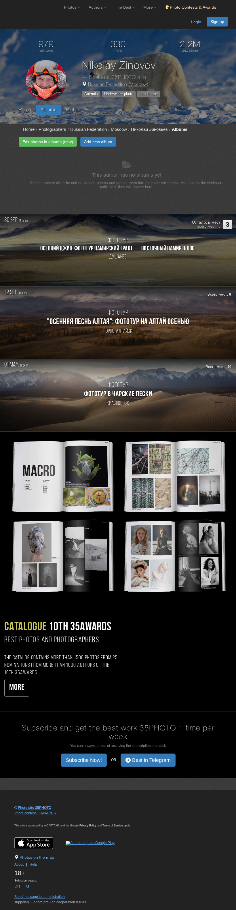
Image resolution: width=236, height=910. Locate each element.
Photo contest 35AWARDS (35, 813)
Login (196, 22)
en (17, 886)
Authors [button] (96, 7)
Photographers (52, 129)
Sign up (217, 22)
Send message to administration (39, 897)
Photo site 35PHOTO (34, 808)
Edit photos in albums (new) (47, 141)
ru (26, 886)
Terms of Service (112, 825)
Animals (91, 94)
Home (29, 129)
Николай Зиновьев (149, 129)
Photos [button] (71, 7)
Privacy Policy (87, 825)
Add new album (98, 141)
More (16, 687)
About (19, 864)
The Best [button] (123, 7)
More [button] (148, 7)
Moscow (138, 85)
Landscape (149, 94)
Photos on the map (37, 857)
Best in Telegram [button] (151, 760)
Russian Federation (107, 85)
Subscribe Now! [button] (84, 760)
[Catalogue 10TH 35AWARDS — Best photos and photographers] (118, 515)
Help (33, 864)
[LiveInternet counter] (27, 819)
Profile (72, 110)
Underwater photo (118, 94)
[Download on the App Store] (39, 843)
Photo (25, 110)
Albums (49, 110)
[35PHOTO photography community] (31, 7)
